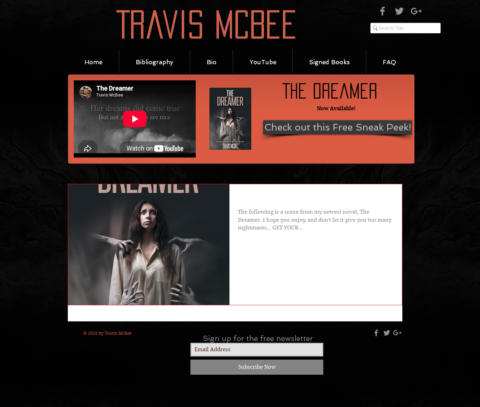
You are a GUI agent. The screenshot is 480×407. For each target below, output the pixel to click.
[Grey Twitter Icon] (399, 11)
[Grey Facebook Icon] (382, 11)
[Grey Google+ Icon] (416, 11)
